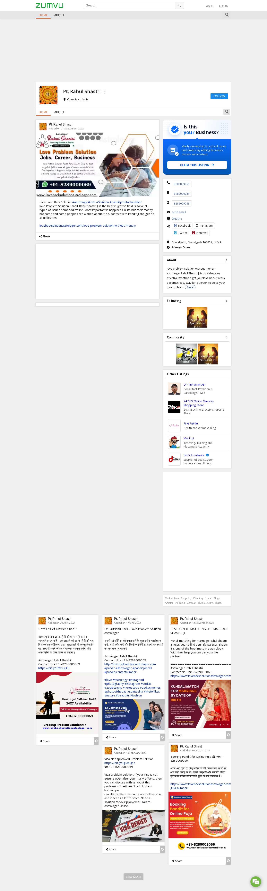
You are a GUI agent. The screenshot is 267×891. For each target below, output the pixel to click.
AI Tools (180, 603)
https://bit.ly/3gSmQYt (119, 763)
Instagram (206, 225)
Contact (191, 603)
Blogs (216, 598)
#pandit (109, 668)
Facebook (184, 225)
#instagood (136, 680)
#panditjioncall (142, 668)
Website (177, 218)
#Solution (102, 202)
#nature (109, 695)
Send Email (179, 212)
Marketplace (172, 598)
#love (92, 202)
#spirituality (135, 691)
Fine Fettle (191, 423)
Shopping (186, 598)
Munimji (189, 438)
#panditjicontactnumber (126, 202)
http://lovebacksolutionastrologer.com (130, 664)
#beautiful (122, 695)
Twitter (182, 233)
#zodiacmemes (150, 687)
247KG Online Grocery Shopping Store (199, 403)
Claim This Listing (194, 165)
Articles (169, 603)
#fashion (136, 695)
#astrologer (124, 668)
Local (208, 598)
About (59, 15)
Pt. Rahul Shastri (60, 124)
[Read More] (96, 741)
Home (43, 15)
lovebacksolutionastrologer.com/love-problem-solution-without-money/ (87, 225)
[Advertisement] (133, 50)
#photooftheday (115, 691)
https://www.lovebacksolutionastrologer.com (200, 676)
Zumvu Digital (214, 603)
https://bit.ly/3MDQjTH (54, 668)
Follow (219, 96)
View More (133, 876)
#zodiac (146, 684)
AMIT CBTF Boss (186, 359)
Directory (198, 598)
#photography (114, 684)
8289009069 (182, 184)
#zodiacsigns (113, 687)
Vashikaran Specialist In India (197, 323)
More (190, 287)
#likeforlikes (152, 691)
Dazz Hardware (194, 455)
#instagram (132, 684)
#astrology (79, 202)
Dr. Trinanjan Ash (195, 384)
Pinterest (202, 233)
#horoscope (131, 687)
